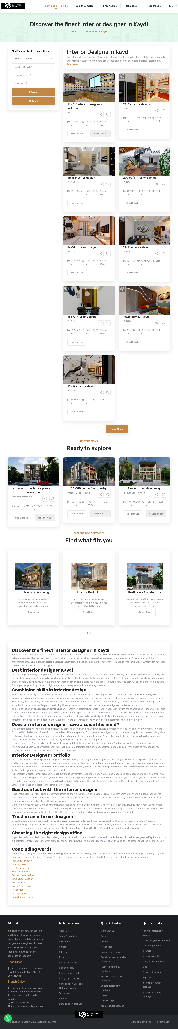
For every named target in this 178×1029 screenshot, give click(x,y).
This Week (59, 126)
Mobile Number (58, 47)
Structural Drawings (109, 106)
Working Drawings (83, 111)
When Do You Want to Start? (65, 122)
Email (53, 62)
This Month (77, 126)
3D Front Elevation (82, 106)
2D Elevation (60, 111)
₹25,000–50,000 (109, 138)
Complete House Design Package (98, 115)
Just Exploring (116, 126)
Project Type (57, 77)
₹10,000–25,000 (84, 138)
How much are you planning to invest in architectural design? (82, 133)
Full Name (56, 33)
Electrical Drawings (110, 111)
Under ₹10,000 (61, 138)
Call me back (112, 157)
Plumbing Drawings (64, 115)
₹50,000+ (59, 142)
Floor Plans (59, 106)
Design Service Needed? (63, 102)
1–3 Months (96, 126)
